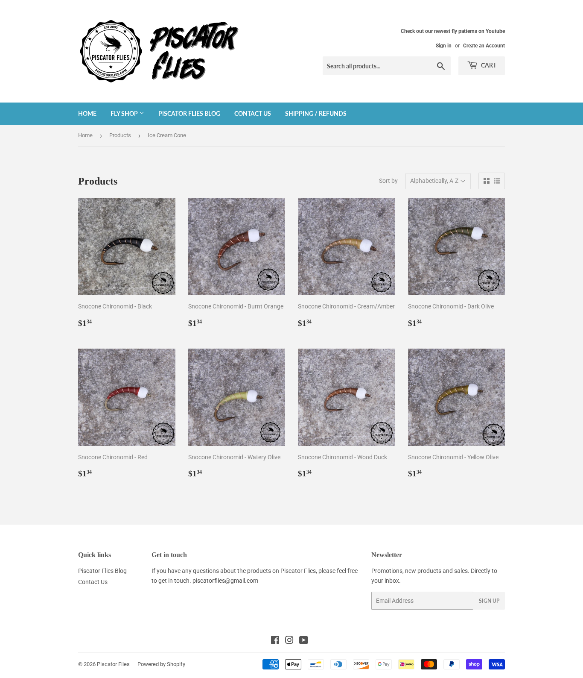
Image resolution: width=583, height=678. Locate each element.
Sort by (388, 180)
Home (87, 113)
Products (120, 135)
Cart (488, 65)
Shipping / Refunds (316, 113)
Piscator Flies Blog (189, 113)
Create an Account (484, 46)
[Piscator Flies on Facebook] (275, 641)
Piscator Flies (113, 664)
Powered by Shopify (161, 664)
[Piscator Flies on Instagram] (289, 641)
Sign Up (489, 601)
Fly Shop (125, 113)
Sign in (444, 46)
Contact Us (252, 113)
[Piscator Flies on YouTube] (303, 641)
